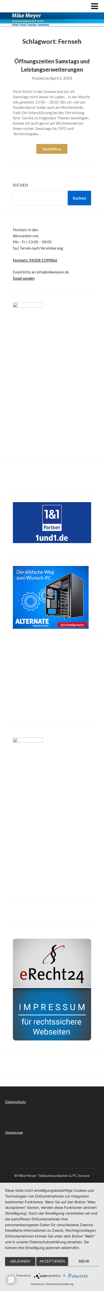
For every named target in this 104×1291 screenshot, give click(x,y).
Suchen (20, 185)
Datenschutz (15, 1101)
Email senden (24, 278)
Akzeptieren (52, 1261)
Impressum (14, 1132)
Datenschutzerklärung (59, 1283)
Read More (52, 149)
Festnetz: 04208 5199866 (35, 260)
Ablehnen (20, 1261)
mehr (84, 1261)
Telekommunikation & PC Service (46, 6)
